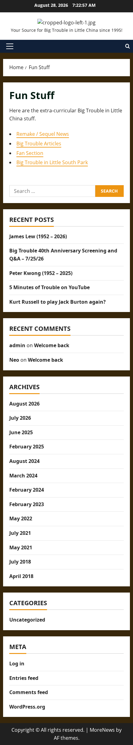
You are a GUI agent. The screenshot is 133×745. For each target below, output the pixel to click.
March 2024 (23, 475)
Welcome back (51, 345)
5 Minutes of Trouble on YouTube (49, 287)
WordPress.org (27, 706)
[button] (9, 46)
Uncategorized (27, 619)
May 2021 (20, 547)
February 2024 (26, 489)
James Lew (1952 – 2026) (38, 236)
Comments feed (28, 692)
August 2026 (24, 403)
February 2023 (26, 504)
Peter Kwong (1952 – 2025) (40, 273)
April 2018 (21, 576)
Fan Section (29, 153)
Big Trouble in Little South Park (52, 162)
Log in (16, 663)
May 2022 (20, 518)
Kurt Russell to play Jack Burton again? (57, 301)
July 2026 (20, 417)
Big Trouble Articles (38, 143)
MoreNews (102, 729)
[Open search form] (127, 46)
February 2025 (26, 446)
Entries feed (23, 678)
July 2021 (20, 533)
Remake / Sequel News (42, 134)
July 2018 (20, 561)
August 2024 (24, 461)
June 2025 (21, 432)
